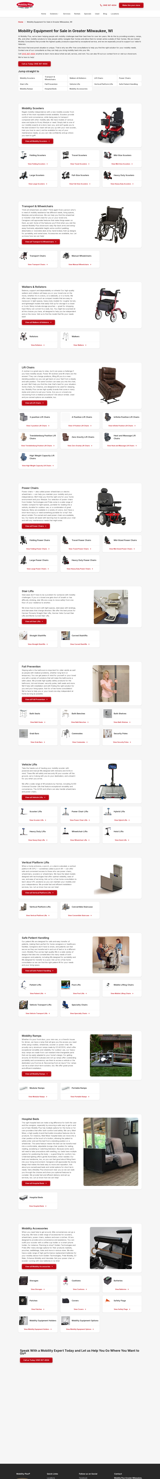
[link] (49, 22)
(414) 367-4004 (28, 54)
